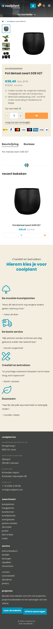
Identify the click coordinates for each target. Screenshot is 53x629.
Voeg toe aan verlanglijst (17, 122)
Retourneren (7, 566)
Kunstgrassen (8, 519)
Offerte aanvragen (35, 611)
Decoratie (6, 527)
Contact (6, 572)
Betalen (5, 554)
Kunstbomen (8, 512)
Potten (5, 531)
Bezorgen (6, 558)
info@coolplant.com (13, 489)
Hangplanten (8, 508)
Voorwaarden (8, 575)
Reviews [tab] (29, 144)
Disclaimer (7, 579)
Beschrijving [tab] (10, 144)
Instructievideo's (9, 551)
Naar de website (12, 610)
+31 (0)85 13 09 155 (12, 486)
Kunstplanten (8, 504)
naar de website (26, 624)
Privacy (5, 583)
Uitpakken (6, 562)
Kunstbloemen (9, 515)
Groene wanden (9, 523)
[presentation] (17, 42)
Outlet (5, 538)
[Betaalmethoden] (5, 129)
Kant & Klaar (7, 534)
